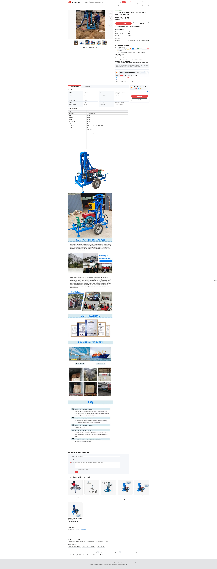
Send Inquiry (123, 23)
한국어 (118, 562)
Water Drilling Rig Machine (136, 552)
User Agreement (114, 564)
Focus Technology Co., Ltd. (101, 564)
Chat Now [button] (142, 23)
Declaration (120, 564)
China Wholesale (103, 560)
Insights (137, 560)
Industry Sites (116, 560)
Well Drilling (95, 552)
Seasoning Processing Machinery (114, 533)
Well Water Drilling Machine (114, 552)
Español (85, 562)
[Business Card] (147, 91)
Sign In (117, 81)
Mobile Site (133, 560)
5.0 (135, 88)
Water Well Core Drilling (81, 554)
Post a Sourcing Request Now (99, 471)
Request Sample (137, 26)
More (69, 556)
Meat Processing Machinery (113, 531)
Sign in (148, 2)
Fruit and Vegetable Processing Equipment (75, 531)
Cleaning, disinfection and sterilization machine (137, 533)
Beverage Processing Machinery (93, 533)
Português (89, 562)
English (82, 562)
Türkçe (131, 562)
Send (76, 471)
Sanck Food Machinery (92, 531)
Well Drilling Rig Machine (125, 552)
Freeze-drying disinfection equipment (114, 535)
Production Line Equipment (72, 533)
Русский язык (98, 562)
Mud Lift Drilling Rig (100, 546)
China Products (86, 560)
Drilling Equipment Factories (73, 552)
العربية (114, 562)
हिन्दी (123, 562)
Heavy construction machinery (73, 535)
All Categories (71, 5)
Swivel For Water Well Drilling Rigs (74, 546)
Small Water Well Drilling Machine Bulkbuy (94, 554)
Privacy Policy (125, 564)
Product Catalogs (84, 529)
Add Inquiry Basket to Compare (90, 47)
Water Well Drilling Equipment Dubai (89, 546)
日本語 (121, 562)
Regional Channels (122, 560)
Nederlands (110, 562)
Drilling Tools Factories (103, 552)
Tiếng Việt (134, 562)
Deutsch (106, 562)
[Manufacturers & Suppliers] (74, 2)
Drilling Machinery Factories (86, 552)
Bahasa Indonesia (140, 562)
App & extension (135, 5)
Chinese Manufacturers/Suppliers (95, 560)
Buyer (123, 5)
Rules (148, 5)
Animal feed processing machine (93, 535)
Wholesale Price (110, 560)
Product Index (128, 560)
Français (93, 562)
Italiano (103, 562)
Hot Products (81, 560)
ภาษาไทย (127, 562)
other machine (131, 535)
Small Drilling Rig (71, 554)
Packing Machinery (132, 531)
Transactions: (133, 75)
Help (129, 5)
